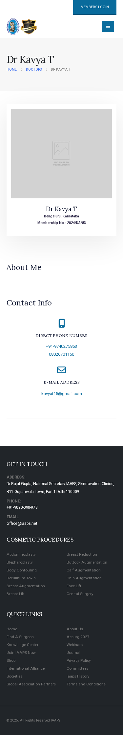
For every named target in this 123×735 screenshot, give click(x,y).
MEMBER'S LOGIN (95, 7)
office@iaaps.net (22, 523)
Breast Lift (16, 593)
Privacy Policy (79, 660)
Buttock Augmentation (87, 562)
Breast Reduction (82, 554)
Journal (73, 652)
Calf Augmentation (84, 570)
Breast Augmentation (26, 586)
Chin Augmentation (84, 578)
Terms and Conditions (86, 684)
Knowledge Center (22, 644)
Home (12, 629)
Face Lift (74, 586)
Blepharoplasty (20, 562)
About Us (75, 629)
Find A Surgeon (20, 637)
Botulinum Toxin (21, 578)
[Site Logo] (22, 26)
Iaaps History (78, 676)
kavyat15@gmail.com (61, 393)
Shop (11, 660)
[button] (108, 26)
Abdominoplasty (21, 554)
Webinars (75, 644)
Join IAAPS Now (21, 652)
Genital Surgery (80, 593)
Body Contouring (22, 570)
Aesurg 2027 (78, 637)
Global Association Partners (31, 684)
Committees (77, 668)
